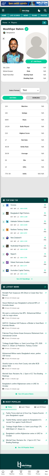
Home (4, 15)
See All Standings (23, 279)
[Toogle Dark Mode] (39, 10)
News (26, 15)
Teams (34, 15)
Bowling (36, 98)
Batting (13, 98)
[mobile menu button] (3, 10)
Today (10, 407)
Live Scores (15, 15)
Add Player (37, 61)
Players (14, 22)
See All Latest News (25, 394)
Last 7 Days (25, 407)
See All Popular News (26, 447)
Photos (44, 15)
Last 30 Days (41, 407)
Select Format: (14, 90)
